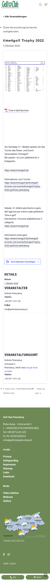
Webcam (8, 496)
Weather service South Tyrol (14, 541)
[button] (46, 4)
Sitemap (7, 468)
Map (38, 577)
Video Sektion (11, 492)
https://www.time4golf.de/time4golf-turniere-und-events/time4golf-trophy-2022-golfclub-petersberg (22, 186)
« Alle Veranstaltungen (15, 16)
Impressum (9, 464)
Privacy (7, 456)
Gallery (7, 500)
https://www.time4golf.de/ (16, 170)
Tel (14, 577)
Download (8, 476)
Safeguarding (10, 460)
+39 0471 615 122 (16, 431)
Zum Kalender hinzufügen (23, 261)
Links (6, 472)
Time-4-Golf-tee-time (18, 110)
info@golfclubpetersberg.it (17, 439)
